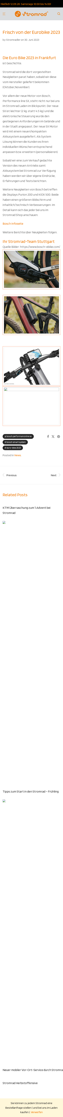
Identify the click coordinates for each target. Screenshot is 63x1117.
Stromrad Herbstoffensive (20, 1083)
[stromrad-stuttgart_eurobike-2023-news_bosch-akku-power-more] (31, 315)
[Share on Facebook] (48, 436)
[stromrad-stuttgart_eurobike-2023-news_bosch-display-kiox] (31, 406)
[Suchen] (59, 13)
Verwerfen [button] (37, 1112)
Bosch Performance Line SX (19, 436)
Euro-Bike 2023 (13, 447)
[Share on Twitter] (53, 436)
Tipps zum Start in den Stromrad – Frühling (31, 791)
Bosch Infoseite (13, 223)
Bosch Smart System (16, 442)
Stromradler (13, 39)
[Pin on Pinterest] (58, 436)
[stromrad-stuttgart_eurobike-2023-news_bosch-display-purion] (31, 366)
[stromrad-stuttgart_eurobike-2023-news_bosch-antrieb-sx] (31, 269)
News (18, 455)
